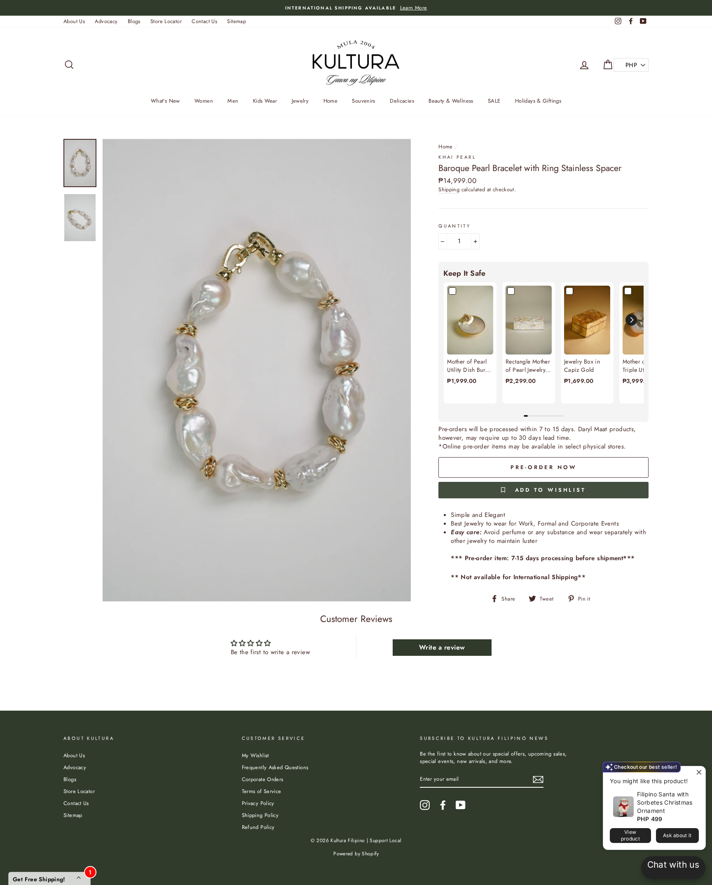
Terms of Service (261, 791)
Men (232, 101)
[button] (631, 320)
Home (330, 101)
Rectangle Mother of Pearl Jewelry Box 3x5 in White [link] (528, 366)
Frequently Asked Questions (275, 767)
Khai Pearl (457, 157)
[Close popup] (698, 773)
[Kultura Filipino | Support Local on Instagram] (425, 805)
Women (203, 101)
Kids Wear (265, 101)
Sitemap (236, 21)
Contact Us (204, 21)
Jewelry (300, 101)
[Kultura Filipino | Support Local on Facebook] (443, 805)
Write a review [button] (442, 647)
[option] (356, 8)
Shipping (448, 189)
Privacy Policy (258, 803)
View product (630, 835)
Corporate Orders (262, 779)
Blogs (134, 21)
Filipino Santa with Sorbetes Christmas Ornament (665, 802)
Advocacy (106, 21)
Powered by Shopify (356, 853)
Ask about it (677, 835)
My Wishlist (255, 755)
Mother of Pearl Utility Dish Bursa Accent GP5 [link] (469, 366)
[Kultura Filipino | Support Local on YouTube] (461, 805)
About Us (74, 21)
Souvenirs (363, 101)
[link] (470, 320)
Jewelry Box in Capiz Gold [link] (582, 366)
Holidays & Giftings (538, 101)
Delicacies (402, 101)
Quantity (454, 226)
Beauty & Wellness (451, 101)
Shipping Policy (260, 815)
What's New (165, 101)
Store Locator (166, 21)
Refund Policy (258, 827)
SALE (494, 101)
